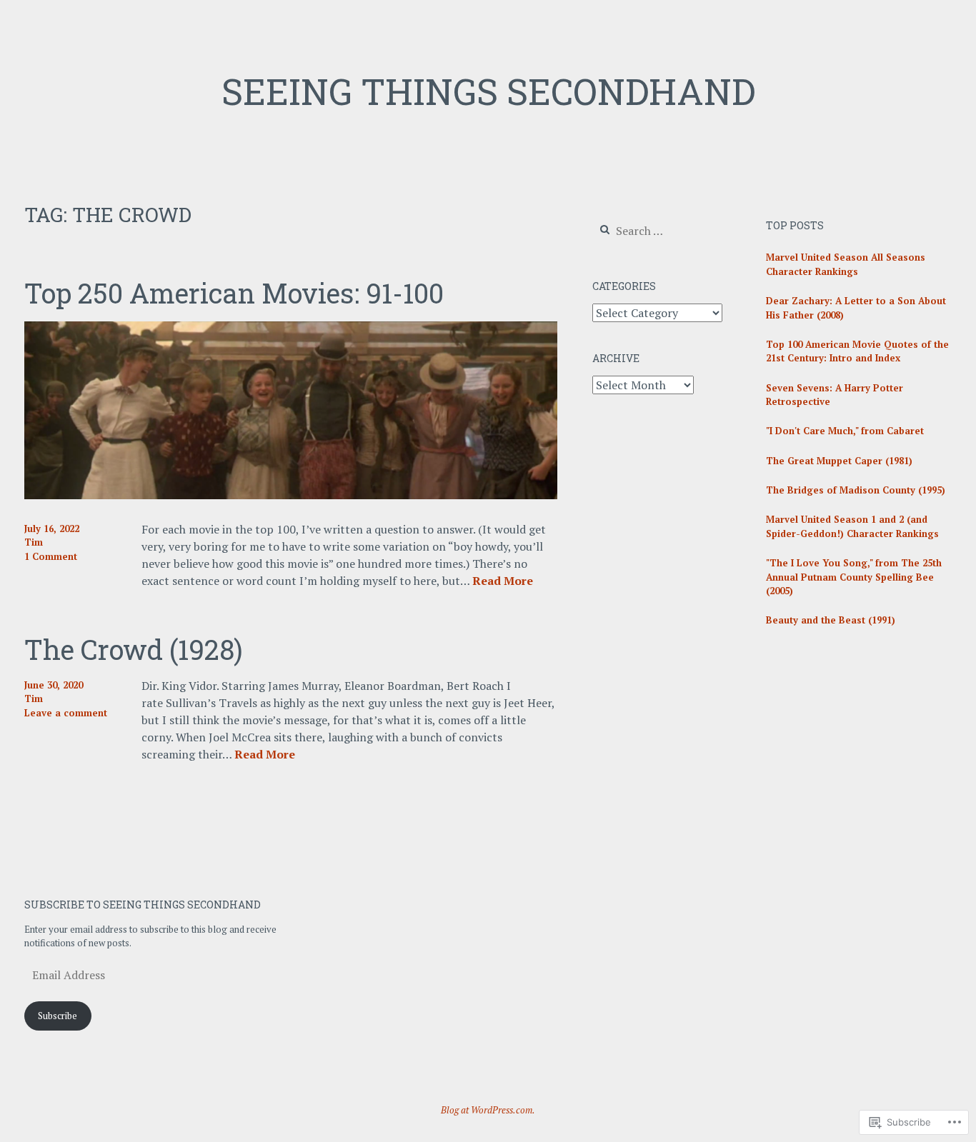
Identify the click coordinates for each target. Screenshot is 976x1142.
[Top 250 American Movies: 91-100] (290, 495)
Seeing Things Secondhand (488, 91)
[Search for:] (657, 231)
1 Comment (50, 556)
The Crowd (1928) (133, 649)
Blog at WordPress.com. (488, 1109)
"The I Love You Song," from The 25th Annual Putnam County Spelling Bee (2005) (854, 576)
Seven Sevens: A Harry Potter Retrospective (834, 395)
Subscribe (57, 1015)
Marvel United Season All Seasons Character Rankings (845, 264)
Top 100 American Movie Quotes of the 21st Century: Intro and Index (857, 351)
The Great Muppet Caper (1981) (839, 460)
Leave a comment (65, 712)
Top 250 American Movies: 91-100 (234, 293)
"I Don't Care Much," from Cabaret (845, 430)
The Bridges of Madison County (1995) (855, 490)
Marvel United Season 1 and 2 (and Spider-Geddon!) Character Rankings (852, 526)
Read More (502, 581)
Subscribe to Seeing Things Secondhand (142, 904)
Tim (33, 542)
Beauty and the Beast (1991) (830, 619)
